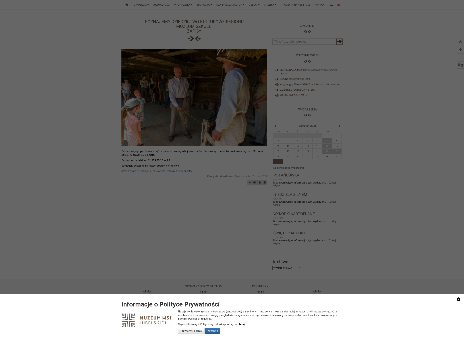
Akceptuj (213, 330)
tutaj (242, 324)
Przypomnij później (191, 330)
